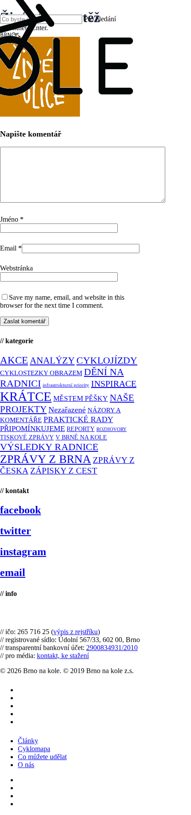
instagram (23, 551)
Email (11, 248)
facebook (20, 510)
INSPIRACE (113, 383)
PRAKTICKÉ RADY (78, 419)
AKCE (14, 360)
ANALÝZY (52, 360)
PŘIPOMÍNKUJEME (32, 428)
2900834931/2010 (112, 647)
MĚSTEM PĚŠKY (80, 398)
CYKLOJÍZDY (106, 360)
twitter (15, 531)
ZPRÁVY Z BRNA (45, 459)
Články (28, 740)
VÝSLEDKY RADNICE (49, 446)
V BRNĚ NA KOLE (81, 437)
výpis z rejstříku (75, 631)
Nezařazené (67, 409)
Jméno (12, 219)
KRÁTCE (26, 396)
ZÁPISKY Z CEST (63, 470)
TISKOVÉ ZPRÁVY (27, 437)
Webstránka (16, 268)
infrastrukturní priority (66, 385)
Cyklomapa (34, 748)
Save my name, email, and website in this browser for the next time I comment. (62, 301)
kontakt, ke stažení (63, 655)
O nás (26, 764)
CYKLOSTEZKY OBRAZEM (41, 372)
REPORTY (81, 428)
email (12, 572)
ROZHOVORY (111, 429)
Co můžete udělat (42, 756)
